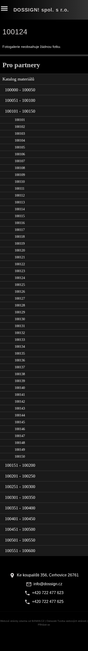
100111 (19, 188)
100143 (20, 408)
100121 (20, 257)
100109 (20, 175)
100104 (20, 140)
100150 (20, 456)
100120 (20, 250)
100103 (20, 133)
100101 (20, 120)
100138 (20, 374)
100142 (20, 401)
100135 (20, 353)
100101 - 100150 (20, 111)
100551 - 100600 (20, 550)
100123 (20, 271)
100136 (20, 360)
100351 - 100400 (20, 507)
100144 (20, 415)
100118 (20, 237)
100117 (20, 230)
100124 (20, 278)
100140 (20, 388)
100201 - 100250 (20, 476)
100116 (20, 223)
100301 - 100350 (20, 497)
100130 (20, 319)
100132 (20, 333)
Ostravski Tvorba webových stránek (66, 621)
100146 (20, 429)
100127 (20, 298)
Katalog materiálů (18, 79)
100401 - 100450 (20, 518)
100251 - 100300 (20, 486)
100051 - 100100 (20, 100)
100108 (20, 168)
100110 (20, 182)
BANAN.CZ (38, 621)
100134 (20, 346)
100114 (20, 209)
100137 (20, 367)
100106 (20, 154)
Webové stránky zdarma (13, 621)
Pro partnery (21, 65)
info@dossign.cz (47, 584)
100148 (20, 443)
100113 (20, 202)
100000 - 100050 (20, 89)
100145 (20, 422)
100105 (20, 147)
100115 (20, 216)
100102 (20, 127)
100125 (20, 285)
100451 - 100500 (20, 529)
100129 (20, 312)
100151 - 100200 (20, 465)
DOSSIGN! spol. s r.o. (41, 10)
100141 (20, 395)
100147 (20, 436)
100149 (20, 450)
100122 (20, 264)
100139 (20, 381)
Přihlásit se (44, 624)
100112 (20, 195)
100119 (20, 243)
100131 (20, 326)
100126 (20, 291)
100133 (20, 340)
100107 (20, 161)
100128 (20, 305)
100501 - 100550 (20, 540)
